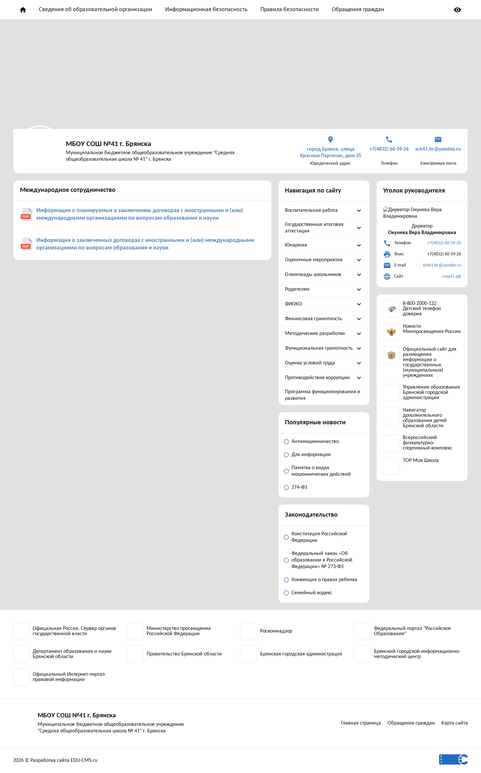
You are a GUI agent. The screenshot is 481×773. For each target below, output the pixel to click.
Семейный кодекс (312, 593)
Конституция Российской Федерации (319, 537)
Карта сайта (454, 723)
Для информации (311, 454)
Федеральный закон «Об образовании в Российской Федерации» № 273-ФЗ (322, 560)
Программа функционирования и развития (322, 395)
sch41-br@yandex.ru (442, 265)
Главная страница (361, 723)
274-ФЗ (299, 487)
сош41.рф (451, 276)
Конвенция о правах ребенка (324, 579)
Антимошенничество (315, 441)
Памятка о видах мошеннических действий (321, 471)
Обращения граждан (358, 10)
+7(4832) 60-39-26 (444, 243)
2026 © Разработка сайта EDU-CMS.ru (55, 760)
